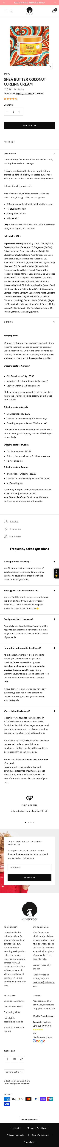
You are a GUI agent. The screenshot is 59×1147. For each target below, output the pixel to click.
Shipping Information (16, 1135)
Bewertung (42, 1022)
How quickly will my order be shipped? (22, 648)
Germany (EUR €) (12, 1072)
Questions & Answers (14, 1000)
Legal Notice (15, 1128)
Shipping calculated (24, 93)
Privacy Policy (29, 1142)
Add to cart (29, 125)
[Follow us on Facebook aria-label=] (7, 1059)
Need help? (9, 141)
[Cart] (53, 10)
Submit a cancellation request (14, 1029)
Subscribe (29, 877)
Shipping (8, 322)
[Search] (11, 11)
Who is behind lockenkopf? (17, 711)
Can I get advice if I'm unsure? (18, 619)
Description (10, 153)
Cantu (7, 74)
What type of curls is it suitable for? (21, 590)
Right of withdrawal (40, 1135)
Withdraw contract (29, 1119)
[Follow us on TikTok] (21, 1059)
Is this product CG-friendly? (17, 561)
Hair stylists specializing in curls (13, 1019)
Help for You (15, 529)
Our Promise (15, 536)
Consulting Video (12, 1012)
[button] (11, 98)
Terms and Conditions (37, 1128)
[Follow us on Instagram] (14, 1059)
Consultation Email (13, 1006)
